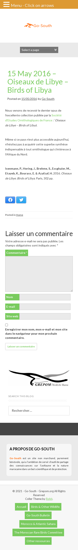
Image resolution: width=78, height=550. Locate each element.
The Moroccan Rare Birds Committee (38, 532)
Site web (12, 316)
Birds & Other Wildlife (45, 506)
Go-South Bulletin (38, 515)
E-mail (10, 306)
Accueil (21, 506)
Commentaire (16, 252)
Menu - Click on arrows (32, 5)
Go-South (48, 98)
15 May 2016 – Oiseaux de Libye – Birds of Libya (37, 81)
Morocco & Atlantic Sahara (38, 524)
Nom (9, 297)
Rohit (49, 498)
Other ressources (38, 541)
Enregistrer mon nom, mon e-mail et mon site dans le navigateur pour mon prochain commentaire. (36, 333)
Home (19, 214)
